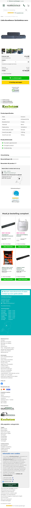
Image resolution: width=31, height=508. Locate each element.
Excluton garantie (5, 367)
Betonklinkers (4, 445)
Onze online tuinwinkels (7, 359)
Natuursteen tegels (6, 433)
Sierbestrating (4, 449)
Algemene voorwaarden (7, 364)
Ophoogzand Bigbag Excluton (22, 235)
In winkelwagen (16, 78)
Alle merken (4, 402)
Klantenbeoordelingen (6, 368)
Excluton (3, 393)
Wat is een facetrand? (6, 499)
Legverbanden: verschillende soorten (10, 373)
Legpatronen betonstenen (7, 491)
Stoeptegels (4, 436)
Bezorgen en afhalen (6, 343)
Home (2, 16)
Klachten (3, 344)
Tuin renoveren (4, 497)
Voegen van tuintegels (6, 374)
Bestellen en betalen (6, 341)
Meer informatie (8, 246)
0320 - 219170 (7, 171)
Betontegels (4, 428)
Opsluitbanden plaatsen (7, 377)
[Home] (13, 5)
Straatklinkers (4, 451)
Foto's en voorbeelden (6, 370)
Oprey (2, 395)
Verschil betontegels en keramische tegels (11, 496)
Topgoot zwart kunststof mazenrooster (21, 268)
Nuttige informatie (5, 361)
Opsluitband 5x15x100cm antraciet (7, 235)
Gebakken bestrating (6, 446)
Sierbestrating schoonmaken (8, 490)
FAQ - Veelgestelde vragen (7, 347)
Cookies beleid (4, 365)
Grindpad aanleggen (6, 500)
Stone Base (4, 401)
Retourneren (4, 346)
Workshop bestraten (6, 371)
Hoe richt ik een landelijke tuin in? (9, 488)
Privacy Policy (4, 362)
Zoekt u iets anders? (6, 350)
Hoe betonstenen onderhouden (9, 493)
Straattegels (4, 438)
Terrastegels (4, 439)
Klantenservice (4, 352)
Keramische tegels (5, 431)
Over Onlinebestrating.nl (7, 356)
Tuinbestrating (5, 443)
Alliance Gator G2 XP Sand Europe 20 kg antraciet (7, 268)
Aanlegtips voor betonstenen (8, 494)
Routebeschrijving (5, 305)
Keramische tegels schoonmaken (9, 376)
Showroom (3, 358)
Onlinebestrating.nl (5, 396)
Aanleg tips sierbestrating (7, 349)
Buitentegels (4, 430)
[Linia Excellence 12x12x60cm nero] (13, 35)
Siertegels (3, 435)
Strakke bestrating (5, 448)
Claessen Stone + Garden (7, 399)
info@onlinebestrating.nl (10, 172)
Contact (3, 340)
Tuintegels (3, 441)
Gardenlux (3, 398)
